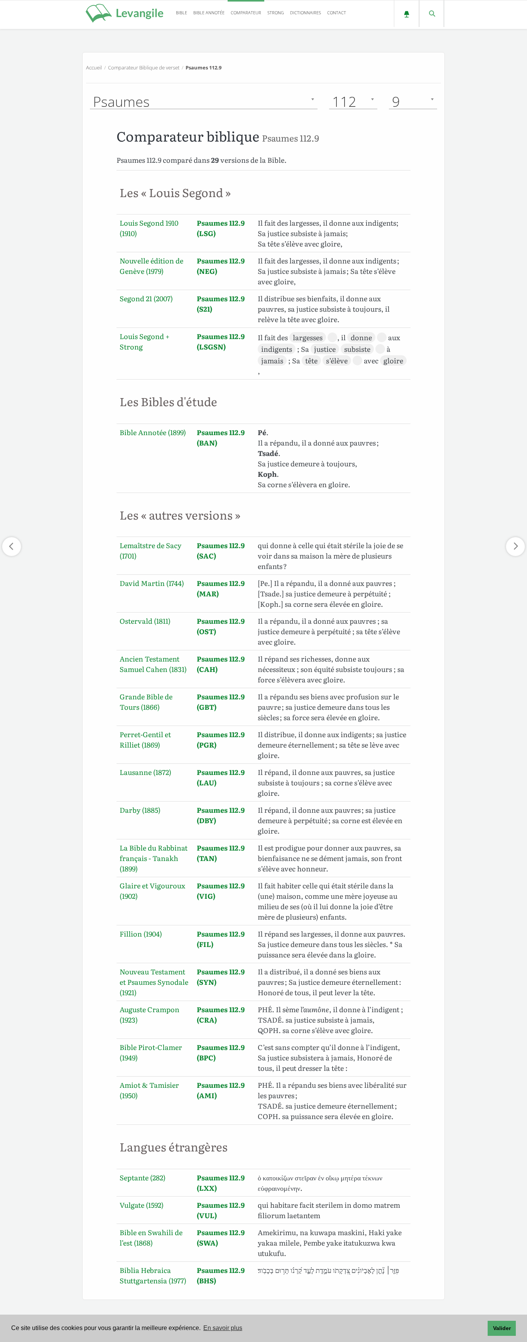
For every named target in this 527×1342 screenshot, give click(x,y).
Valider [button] (502, 1328)
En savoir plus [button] (222, 1328)
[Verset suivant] (515, 546)
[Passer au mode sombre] (406, 13)
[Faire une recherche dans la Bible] (431, 13)
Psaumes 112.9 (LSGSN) (221, 341)
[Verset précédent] (11, 546)
